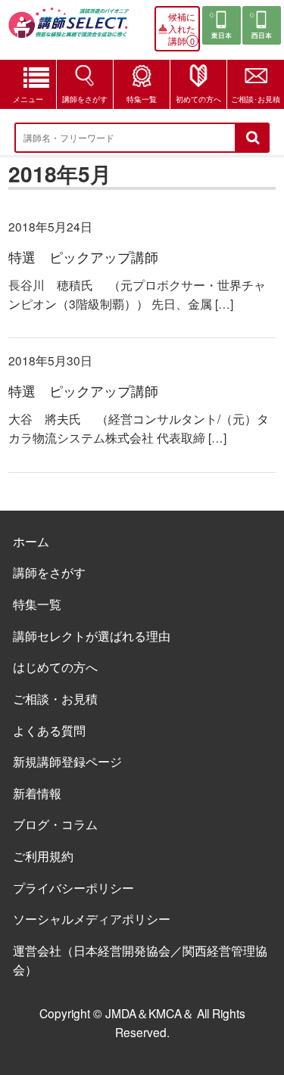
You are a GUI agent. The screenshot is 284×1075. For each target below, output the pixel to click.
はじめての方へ (55, 666)
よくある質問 (49, 730)
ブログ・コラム (55, 824)
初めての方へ (198, 98)
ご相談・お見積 (55, 698)
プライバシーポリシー (73, 887)
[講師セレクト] (69, 27)
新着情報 (37, 793)
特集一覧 (141, 98)
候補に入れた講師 (181, 29)
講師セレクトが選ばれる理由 (91, 635)
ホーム (31, 541)
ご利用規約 (43, 855)
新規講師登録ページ (67, 761)
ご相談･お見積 (255, 98)
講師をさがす (85, 98)
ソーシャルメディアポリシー (91, 918)
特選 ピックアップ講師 (83, 256)
